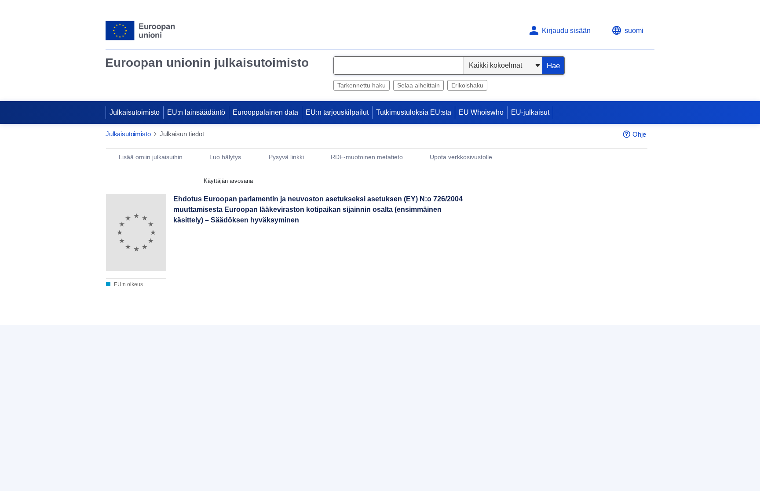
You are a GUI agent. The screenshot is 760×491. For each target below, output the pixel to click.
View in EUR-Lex (522, 238)
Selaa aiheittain (418, 85)
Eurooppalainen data (265, 112)
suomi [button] (634, 30)
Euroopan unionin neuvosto (206, 366)
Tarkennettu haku (361, 85)
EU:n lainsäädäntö (196, 112)
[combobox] (398, 65)
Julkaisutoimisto (135, 112)
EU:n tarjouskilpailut (337, 112)
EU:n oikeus (128, 284)
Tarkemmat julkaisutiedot (149, 330)
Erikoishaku (467, 85)
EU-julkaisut (530, 112)
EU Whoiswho (481, 112)
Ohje (639, 134)
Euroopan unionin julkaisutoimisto (207, 62)
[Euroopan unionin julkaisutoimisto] (140, 30)
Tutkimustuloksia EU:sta (413, 112)
